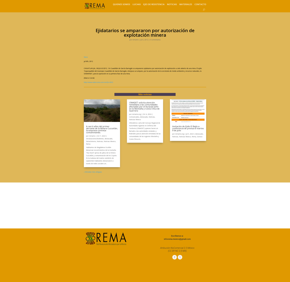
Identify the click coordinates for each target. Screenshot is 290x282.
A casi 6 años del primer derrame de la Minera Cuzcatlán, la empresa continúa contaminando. (102, 129)
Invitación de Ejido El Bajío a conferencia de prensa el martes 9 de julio (188, 128)
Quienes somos (121, 4)
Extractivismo (91, 141)
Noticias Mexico (110, 141)
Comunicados (134, 117)
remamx (135, 40)
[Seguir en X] (180, 257)
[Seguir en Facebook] (174, 257)
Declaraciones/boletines (95, 139)
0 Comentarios (155, 40)
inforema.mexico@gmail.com (177, 239)
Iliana (86, 57)
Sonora (199, 137)
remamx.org (136, 114)
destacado (108, 139)
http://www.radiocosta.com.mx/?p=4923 (98, 82)
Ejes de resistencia (153, 4)
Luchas (137, 4)
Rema (88, 144)
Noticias (172, 4)
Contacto (200, 4)
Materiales (185, 4)
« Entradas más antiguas (93, 172)
